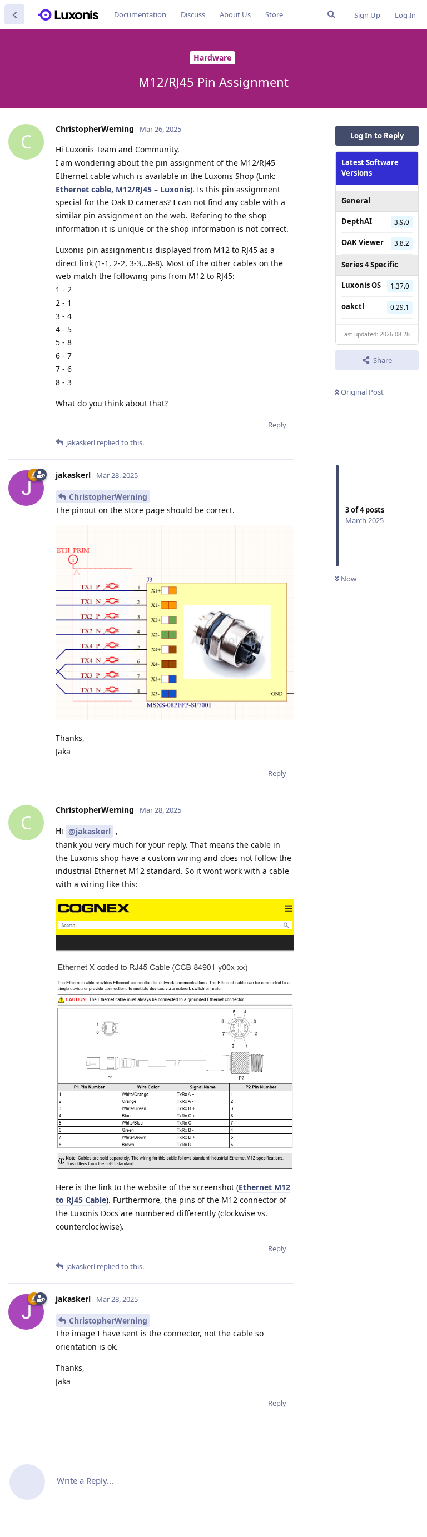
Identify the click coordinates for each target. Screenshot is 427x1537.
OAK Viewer (362, 242)
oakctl (352, 306)
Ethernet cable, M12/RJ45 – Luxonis (123, 189)
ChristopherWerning (108, 496)
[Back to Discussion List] (14, 14)
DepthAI (356, 221)
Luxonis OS (361, 285)
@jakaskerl (89, 831)
